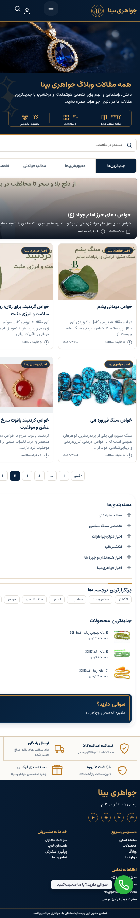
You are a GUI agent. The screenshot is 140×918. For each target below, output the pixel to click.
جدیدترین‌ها (116, 166)
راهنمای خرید (57, 846)
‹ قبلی (78, 475)
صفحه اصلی (128, 840)
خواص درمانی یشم (114, 307)
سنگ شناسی (34, 599)
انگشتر (123, 599)
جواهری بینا (100, 599)
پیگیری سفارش (56, 852)
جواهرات (77, 599)
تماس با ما (59, 857)
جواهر (12, 599)
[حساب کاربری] (27, 11)
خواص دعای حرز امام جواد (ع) (99, 214)
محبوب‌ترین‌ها (75, 166)
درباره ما (131, 857)
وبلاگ (133, 852)
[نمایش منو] (51, 8)
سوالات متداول (56, 840)
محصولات (130, 846)
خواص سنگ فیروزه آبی (111, 420)
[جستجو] (14, 9)
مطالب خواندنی (34, 166)
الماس (57, 599)
